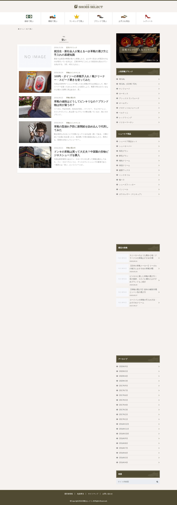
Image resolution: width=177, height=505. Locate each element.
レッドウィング (125, 117)
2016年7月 (123, 448)
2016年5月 (123, 457)
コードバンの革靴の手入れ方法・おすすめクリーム (143, 303)
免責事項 (80, 494)
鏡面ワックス (124, 170)
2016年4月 (123, 462)
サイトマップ (93, 494)
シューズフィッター (127, 184)
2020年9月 (123, 366)
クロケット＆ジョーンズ (129, 108)
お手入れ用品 (124, 21)
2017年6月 (123, 395)
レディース (148, 21)
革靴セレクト (87, 501)
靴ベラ (122, 180)
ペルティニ (123, 113)
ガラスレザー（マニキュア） (131, 194)
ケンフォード (124, 89)
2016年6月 (123, 453)
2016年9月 (123, 438)
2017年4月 (123, 405)
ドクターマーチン (126, 122)
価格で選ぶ (29, 21)
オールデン (123, 103)
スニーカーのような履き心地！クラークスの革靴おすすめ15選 (143, 258)
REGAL (122, 79)
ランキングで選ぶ (76, 21)
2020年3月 (123, 381)
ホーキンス (123, 93)
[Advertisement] (138, 220)
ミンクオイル (124, 175)
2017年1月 (123, 419)
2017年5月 (123, 400)
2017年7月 (123, 390)
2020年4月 (123, 376)
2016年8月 (123, 443)
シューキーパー (125, 146)
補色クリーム (124, 160)
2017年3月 (123, 409)
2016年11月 (124, 429)
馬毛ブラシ (123, 151)
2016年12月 (124, 424)
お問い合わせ (107, 494)
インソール (123, 189)
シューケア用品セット (128, 141)
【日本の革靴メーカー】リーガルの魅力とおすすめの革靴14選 (143, 268)
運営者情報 (68, 494)
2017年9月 (123, 385)
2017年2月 (123, 414)
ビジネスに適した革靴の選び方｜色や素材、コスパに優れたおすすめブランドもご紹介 (143, 280)
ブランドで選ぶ (100, 21)
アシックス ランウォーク (129, 98)
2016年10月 (124, 433)
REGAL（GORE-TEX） (128, 84)
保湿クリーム (124, 165)
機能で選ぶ (52, 21)
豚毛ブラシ (123, 156)
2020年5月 (123, 371)
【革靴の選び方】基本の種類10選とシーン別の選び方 (143, 292)
